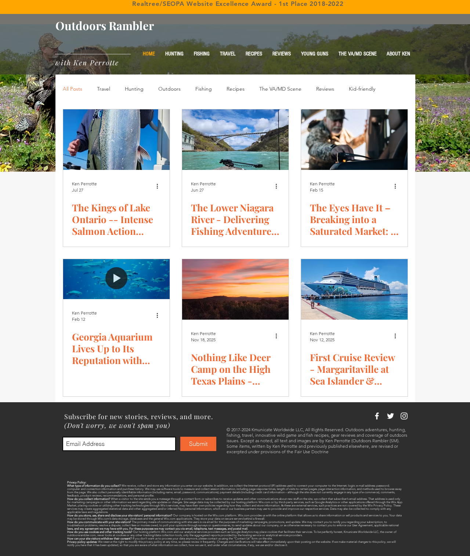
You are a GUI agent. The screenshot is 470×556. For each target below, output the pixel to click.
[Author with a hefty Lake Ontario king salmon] (116, 139)
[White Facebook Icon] (377, 416)
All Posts (72, 89)
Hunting (134, 89)
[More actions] (159, 186)
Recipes (236, 89)
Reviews (325, 89)
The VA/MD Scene (280, 89)
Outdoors (169, 89)
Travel (103, 89)
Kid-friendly (362, 89)
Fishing (203, 89)
